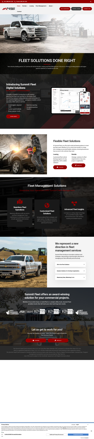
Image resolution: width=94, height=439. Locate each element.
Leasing (31, 6)
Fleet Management (41, 6)
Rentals (24, 6)
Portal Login (76, 8)
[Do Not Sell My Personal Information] (11, 432)
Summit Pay (87, 8)
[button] (91, 431)
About (50, 6)
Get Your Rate (65, 8)
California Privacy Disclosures (57, 434)
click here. (65, 427)
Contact (19, 11)
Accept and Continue (78, 434)
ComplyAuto (86, 437)
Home (18, 6)
